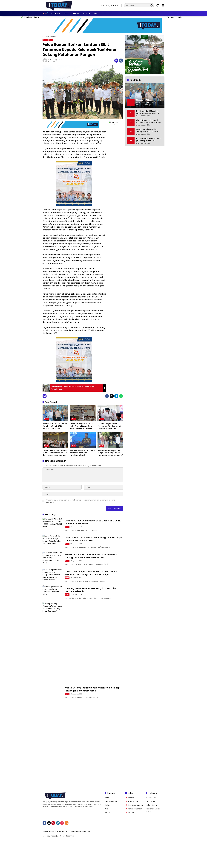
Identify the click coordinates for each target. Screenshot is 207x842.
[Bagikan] (121, 61)
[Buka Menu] (163, 5)
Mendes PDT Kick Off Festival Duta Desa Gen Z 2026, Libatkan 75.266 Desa (55, 426)
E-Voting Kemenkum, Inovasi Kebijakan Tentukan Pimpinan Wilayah (82, 452)
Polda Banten (133, 801)
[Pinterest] (53, 823)
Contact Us (151, 798)
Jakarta (131, 798)
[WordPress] (58, 823)
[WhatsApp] (121, 396)
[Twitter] (112, 396)
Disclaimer (150, 801)
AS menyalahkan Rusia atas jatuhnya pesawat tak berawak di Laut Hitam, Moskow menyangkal (148, 139)
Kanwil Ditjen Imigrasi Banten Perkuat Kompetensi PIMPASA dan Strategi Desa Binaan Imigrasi (55, 452)
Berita (45, 40)
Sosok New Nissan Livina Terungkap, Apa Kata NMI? (147, 130)
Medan (131, 812)
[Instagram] (62, 823)
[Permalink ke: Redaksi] (45, 60)
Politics (107, 812)
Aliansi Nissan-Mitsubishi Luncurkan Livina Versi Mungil (148, 121)
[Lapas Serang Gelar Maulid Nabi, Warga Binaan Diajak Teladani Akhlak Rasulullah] (82, 413)
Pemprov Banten (135, 809)
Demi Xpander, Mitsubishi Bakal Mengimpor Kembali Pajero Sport (147, 112)
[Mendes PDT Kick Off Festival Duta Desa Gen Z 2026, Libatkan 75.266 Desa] (55, 413)
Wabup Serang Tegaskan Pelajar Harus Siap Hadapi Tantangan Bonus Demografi (110, 452)
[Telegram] (116, 396)
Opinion (108, 805)
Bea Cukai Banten (135, 805)
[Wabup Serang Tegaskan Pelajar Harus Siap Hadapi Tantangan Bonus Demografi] (110, 440)
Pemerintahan (111, 801)
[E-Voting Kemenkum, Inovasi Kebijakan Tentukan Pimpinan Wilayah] (82, 440)
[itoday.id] (59, 5)
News (51, 40)
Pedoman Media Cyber (80, 831)
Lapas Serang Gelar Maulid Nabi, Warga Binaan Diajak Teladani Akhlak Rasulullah (82, 426)
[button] (151, 5)
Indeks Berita (151, 805)
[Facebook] (107, 396)
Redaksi (51, 60)
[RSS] (67, 823)
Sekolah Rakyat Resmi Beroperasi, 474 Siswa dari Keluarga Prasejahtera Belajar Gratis (109, 426)
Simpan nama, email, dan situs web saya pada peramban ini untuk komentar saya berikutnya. (80, 501)
